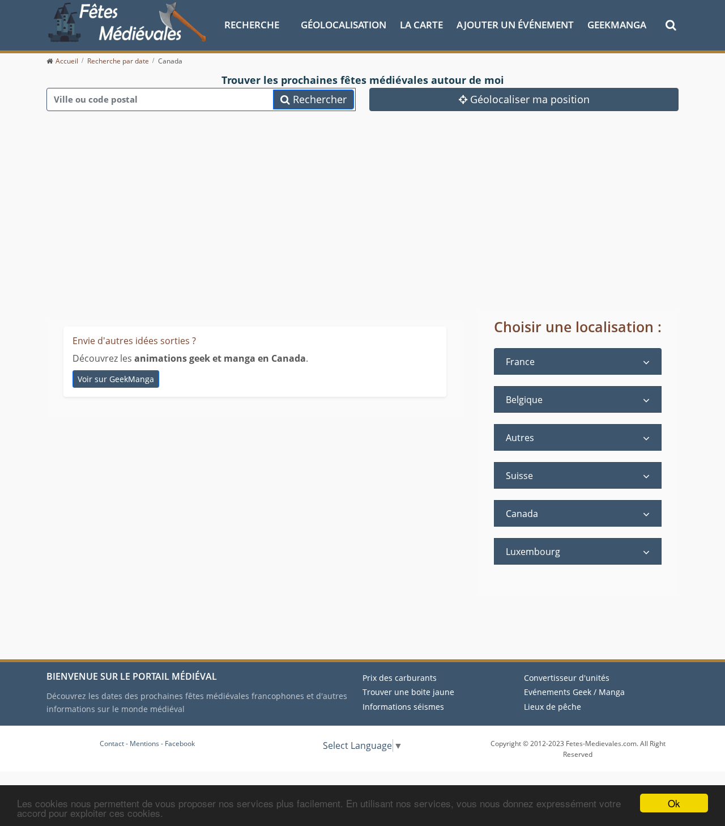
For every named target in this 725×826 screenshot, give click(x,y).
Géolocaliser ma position (528, 99)
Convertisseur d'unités (566, 677)
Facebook (180, 743)
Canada (522, 513)
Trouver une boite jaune (408, 692)
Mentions (144, 743)
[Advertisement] (362, 226)
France (520, 361)
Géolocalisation (343, 24)
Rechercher (318, 99)
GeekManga (616, 24)
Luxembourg (533, 551)
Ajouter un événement (515, 24)
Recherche (251, 24)
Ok (674, 803)
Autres (520, 437)
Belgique (524, 399)
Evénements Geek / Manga (574, 692)
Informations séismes (403, 706)
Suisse (519, 475)
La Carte (421, 24)
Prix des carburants (399, 677)
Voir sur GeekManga (116, 379)
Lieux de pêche (552, 706)
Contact (112, 743)
